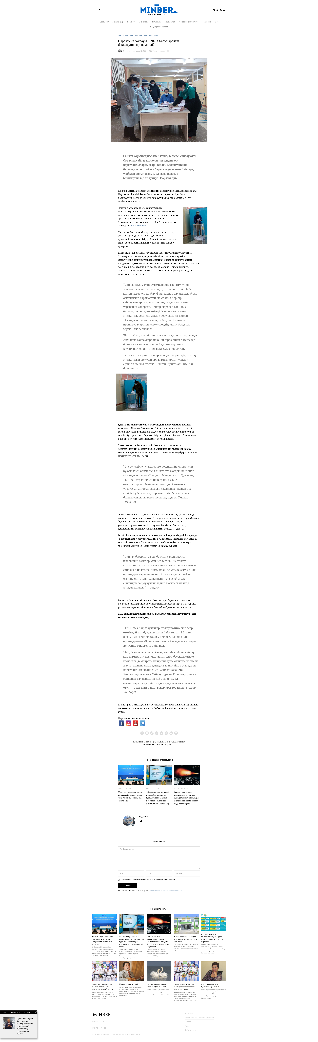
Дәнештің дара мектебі (128, 984)
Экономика (143, 22)
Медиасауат (169, 22)
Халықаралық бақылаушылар (171, 742)
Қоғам (129, 22)
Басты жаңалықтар (127, 35)
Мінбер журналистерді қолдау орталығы (199, 1017)
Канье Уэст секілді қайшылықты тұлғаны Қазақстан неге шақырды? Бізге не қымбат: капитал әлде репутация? (186, 797)
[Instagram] (220, 10)
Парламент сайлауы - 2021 (144, 742)
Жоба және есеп (190, 1030)
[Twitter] (217, 10)
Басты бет (104, 22)
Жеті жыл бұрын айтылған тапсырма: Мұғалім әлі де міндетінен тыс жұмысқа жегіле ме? (130, 796)
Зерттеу (187, 1026)
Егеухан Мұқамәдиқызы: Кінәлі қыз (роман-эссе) (157, 985)
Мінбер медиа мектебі (188, 22)
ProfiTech (138, 1034)
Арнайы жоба (210, 22)
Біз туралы (189, 1013)
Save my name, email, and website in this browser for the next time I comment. (148, 880)
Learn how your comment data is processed (165, 891)
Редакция (143, 816)
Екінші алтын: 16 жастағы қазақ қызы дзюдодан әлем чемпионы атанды (184, 986)
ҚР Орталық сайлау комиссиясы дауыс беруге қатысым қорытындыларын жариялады (212, 938)
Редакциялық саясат (159, 27)
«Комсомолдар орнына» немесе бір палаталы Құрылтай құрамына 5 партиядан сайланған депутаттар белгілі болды (158, 797)
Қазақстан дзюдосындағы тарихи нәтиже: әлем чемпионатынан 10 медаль (102, 986)
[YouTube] (224, 10)
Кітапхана (156, 22)
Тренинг (188, 1021)
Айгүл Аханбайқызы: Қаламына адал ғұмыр (210, 985)
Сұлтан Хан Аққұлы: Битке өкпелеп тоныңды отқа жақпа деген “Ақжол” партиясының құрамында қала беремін (25, 1026)
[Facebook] (213, 10)
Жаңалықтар (118, 22)
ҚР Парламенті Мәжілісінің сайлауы (159, 745)
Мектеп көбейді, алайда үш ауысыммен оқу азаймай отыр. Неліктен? (186, 939)
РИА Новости (138, 225)
